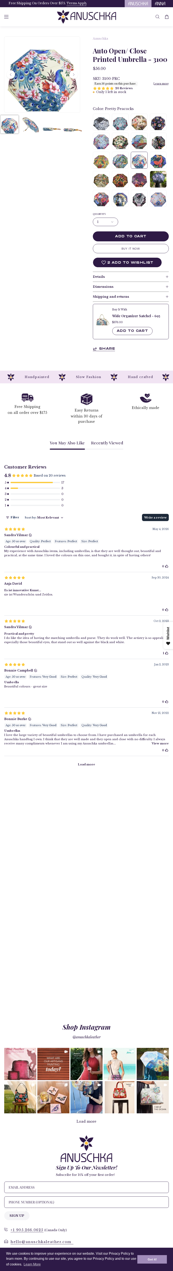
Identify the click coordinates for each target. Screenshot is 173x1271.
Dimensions (103, 287)
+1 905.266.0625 (27, 1230)
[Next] (73, 74)
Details (99, 277)
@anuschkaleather (87, 1037)
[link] (20, 1064)
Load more (86, 1121)
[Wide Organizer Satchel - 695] (103, 319)
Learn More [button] (32, 1264)
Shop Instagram (86, 1026)
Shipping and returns (111, 297)
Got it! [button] (152, 1259)
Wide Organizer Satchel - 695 (136, 316)
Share (107, 349)
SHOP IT (20, 1064)
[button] (157, 17)
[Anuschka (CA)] (86, 17)
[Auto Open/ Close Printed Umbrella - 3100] (9, 124)
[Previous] (11, 74)
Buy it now (131, 248)
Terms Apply (72, 3)
